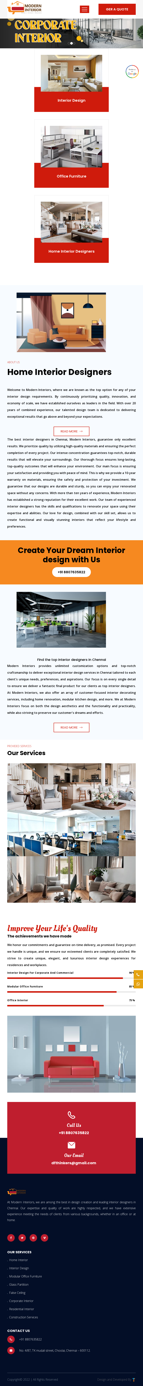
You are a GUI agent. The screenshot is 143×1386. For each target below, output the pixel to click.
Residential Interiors (30, 864)
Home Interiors (25, 771)
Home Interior (18, 1260)
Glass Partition (18, 1284)
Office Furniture (71, 176)
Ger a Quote (117, 9)
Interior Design (71, 100)
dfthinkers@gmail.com (73, 1163)
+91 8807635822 (71, 572)
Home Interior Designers (72, 251)
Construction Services (23, 1317)
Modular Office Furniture (25, 1276)
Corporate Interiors (29, 817)
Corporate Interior (21, 1301)
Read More (69, 431)
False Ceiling (17, 1293)
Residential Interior (21, 1309)
